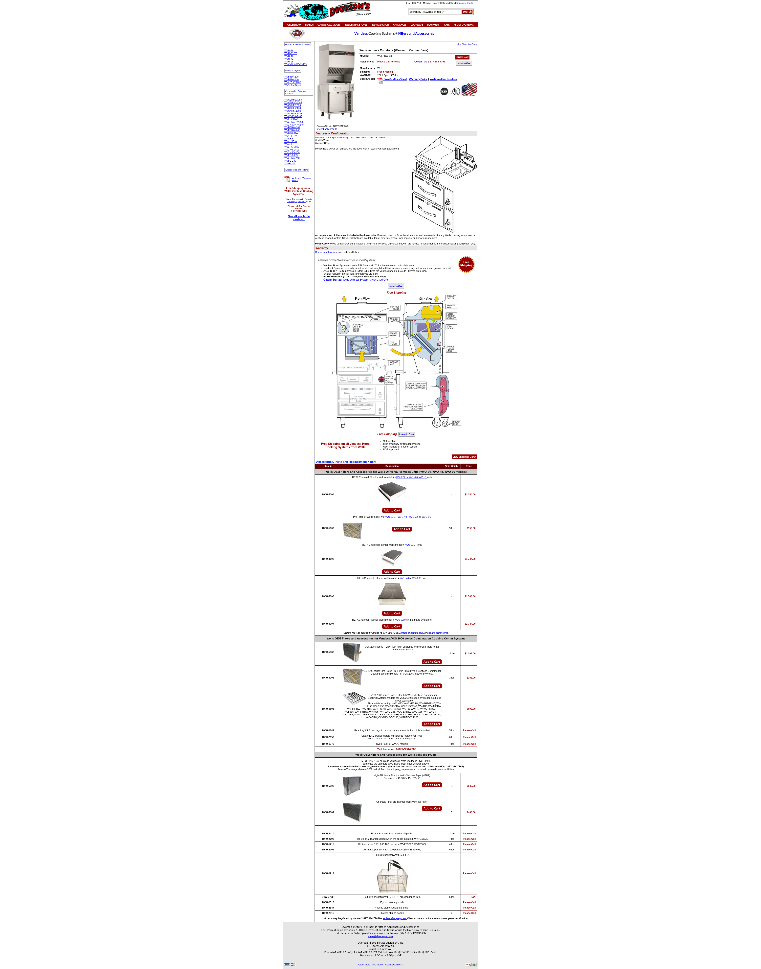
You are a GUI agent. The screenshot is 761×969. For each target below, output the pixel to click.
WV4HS (288, 138)
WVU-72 (289, 59)
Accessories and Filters (296, 170)
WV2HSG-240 (292, 158)
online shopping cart (411, 633)
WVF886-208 (291, 76)
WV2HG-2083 (291, 147)
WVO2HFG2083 (293, 99)
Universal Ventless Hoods (297, 44)
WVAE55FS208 (292, 82)
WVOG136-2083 (293, 113)
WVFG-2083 (291, 155)
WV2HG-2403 (291, 149)
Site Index (377, 964)
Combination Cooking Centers (295, 92)
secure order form (437, 633)
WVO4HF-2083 (292, 105)
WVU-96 (289, 61)
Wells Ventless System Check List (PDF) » (356, 279)
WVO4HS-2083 (292, 110)
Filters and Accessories (416, 33)
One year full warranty (327, 252)
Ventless (361, 33)
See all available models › (299, 218)
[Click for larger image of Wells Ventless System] (315, 256)
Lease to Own (464, 63)
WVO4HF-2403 (292, 108)
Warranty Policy (418, 79)
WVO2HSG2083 (293, 102)
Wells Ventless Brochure (443, 79)
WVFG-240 (290, 160)
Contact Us (420, 61)
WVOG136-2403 (293, 116)
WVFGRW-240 (292, 130)
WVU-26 (289, 50)
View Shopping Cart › (467, 44)
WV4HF (288, 144)
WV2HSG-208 (292, 152)
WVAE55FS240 (292, 85)
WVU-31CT (290, 53)
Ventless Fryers (292, 70)
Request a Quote (464, 3)
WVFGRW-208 (292, 127)
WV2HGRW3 (291, 119)
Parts (338, 461)
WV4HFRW (290, 135)
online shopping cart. (395, 918)
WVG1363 (289, 163)
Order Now (462, 57)
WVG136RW (291, 133)
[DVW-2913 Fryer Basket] (392, 876)
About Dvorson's (394, 964)
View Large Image (327, 128)
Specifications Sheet (395, 79)
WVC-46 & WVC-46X (295, 64)
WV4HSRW (290, 141)
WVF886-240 (291, 79)
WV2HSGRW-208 (294, 122)
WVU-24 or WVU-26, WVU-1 (411, 477)
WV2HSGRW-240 (294, 124)
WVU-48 (289, 56)
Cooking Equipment (296, 201)
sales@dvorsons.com (380, 936)
